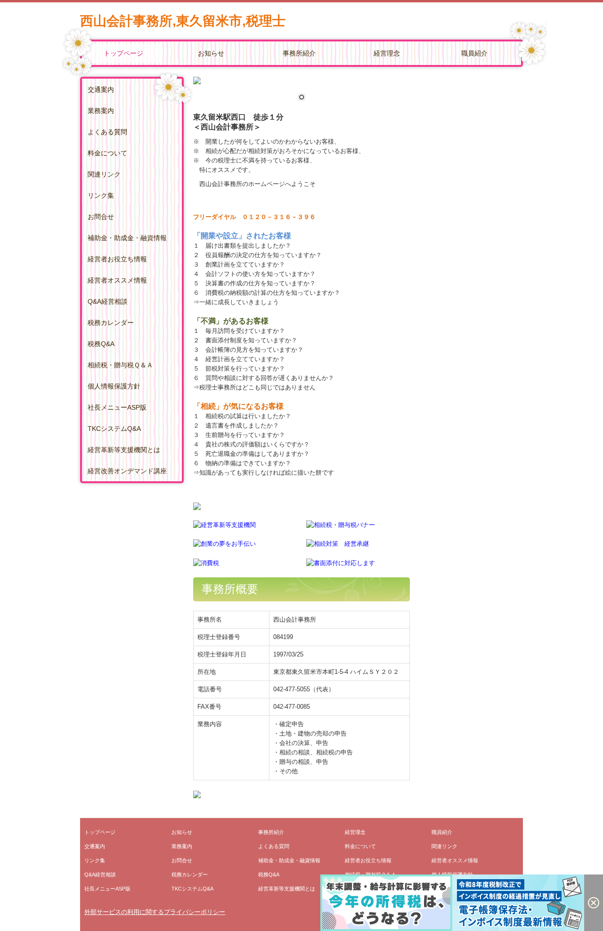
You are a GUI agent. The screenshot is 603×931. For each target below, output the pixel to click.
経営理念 (387, 53)
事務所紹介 (299, 53)
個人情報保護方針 (114, 386)
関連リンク (104, 174)
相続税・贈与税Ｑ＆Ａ (120, 365)
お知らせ (211, 53)
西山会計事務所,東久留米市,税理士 (182, 21)
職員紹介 (474, 53)
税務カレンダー (111, 322)
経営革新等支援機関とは (124, 449)
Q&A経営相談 (108, 301)
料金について (107, 153)
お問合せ (101, 216)
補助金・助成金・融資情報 (127, 238)
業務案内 (101, 110)
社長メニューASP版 (117, 407)
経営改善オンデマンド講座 (127, 471)
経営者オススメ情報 (117, 280)
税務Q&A (101, 344)
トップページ (123, 53)
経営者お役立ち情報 (117, 259)
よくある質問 (107, 132)
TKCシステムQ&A (114, 428)
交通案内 (101, 89)
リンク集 (101, 195)
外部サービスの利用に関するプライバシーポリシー (154, 911)
